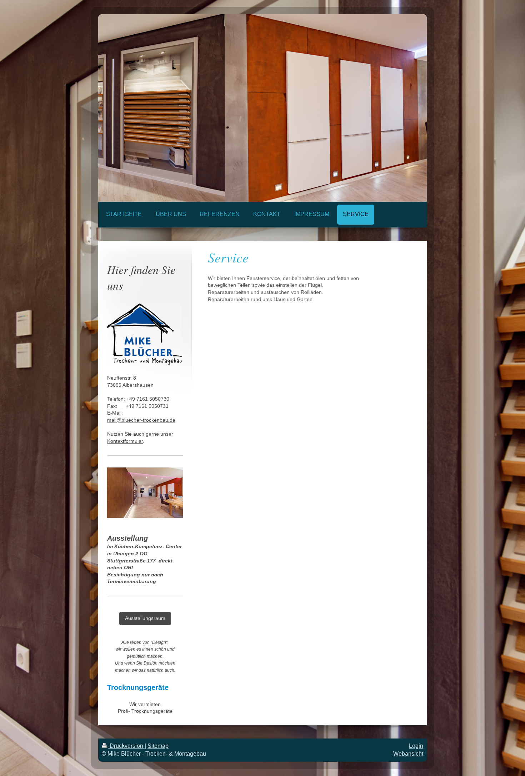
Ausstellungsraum (145, 618)
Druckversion (126, 746)
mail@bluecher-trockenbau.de (141, 420)
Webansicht (408, 754)
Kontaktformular (125, 441)
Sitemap (158, 746)
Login (416, 746)
